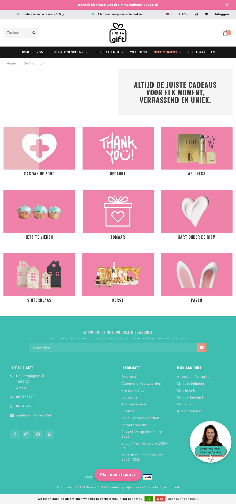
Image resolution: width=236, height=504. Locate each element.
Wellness (138, 52)
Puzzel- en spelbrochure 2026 (141, 434)
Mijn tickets (186, 390)
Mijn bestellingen (191, 383)
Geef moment (165, 52)
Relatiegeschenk (69, 52)
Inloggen (222, 14)
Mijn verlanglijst (190, 397)
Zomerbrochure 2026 (139, 425)
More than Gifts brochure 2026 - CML (142, 457)
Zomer (42, 52)
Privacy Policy (133, 390)
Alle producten (189, 411)
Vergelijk (184, 404)
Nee (160, 499)
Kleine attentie (107, 52)
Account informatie (193, 376)
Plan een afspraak (118, 474)
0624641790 (26, 397)
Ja (148, 499)
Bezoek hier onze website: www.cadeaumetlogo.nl (118, 4)
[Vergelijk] (196, 14)
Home (25, 52)
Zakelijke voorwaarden (140, 418)
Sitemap (128, 411)
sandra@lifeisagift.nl (33, 415)
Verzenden (130, 397)
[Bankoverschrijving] (88, 476)
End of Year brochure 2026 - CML (144, 446)
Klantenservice (133, 404)
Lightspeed (132, 487)
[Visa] (147, 476)
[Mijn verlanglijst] (206, 14)
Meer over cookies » (183, 499)
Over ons (128, 376)
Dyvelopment (169, 487)
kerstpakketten (201, 52)
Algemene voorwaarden (141, 383)
